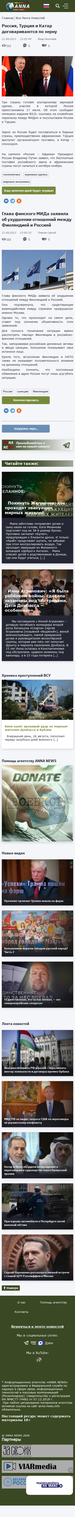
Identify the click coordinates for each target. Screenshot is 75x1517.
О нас (21, 1302)
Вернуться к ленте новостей (37, 1326)
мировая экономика (16, 181)
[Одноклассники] (19, 200)
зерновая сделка (36, 174)
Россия (7, 391)
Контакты (21, 1311)
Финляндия (40, 391)
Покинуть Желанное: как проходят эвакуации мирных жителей (35, 507)
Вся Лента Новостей (30, 18)
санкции (22, 391)
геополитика (11, 174)
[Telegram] (12, 200)
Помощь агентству (53, 1302)
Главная (7, 18)
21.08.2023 (16, 39)
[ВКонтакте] (6, 200)
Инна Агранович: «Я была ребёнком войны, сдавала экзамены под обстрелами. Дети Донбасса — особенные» (37, 600)
